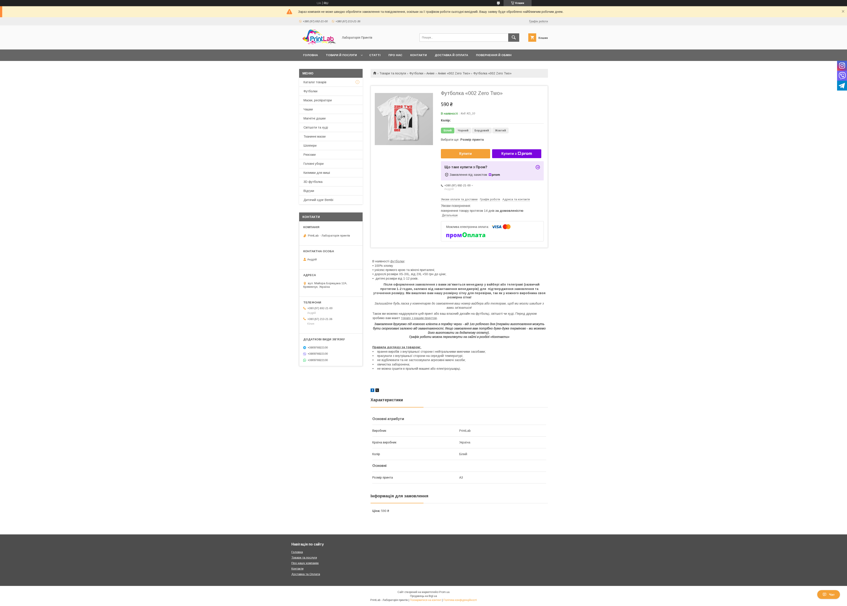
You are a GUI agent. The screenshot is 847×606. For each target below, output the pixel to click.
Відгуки (309, 191)
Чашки (308, 109)
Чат (832, 594)
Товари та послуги (392, 73)
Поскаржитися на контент (425, 600)
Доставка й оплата (451, 55)
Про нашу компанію (305, 563)
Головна (310, 55)
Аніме (430, 73)
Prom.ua (444, 592)
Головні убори (314, 163)
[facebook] (372, 391)
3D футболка (313, 182)
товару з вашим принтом (419, 318)
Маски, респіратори (318, 100)
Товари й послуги (341, 55)
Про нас (395, 55)
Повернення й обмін (494, 55)
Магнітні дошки (315, 118)
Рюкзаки (310, 154)
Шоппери (310, 145)
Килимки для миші (317, 172)
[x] (377, 391)
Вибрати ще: (462, 139)
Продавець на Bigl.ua (423, 596)
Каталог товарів (315, 82)
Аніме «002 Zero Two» (454, 73)
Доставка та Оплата (305, 574)
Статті (374, 55)
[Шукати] (513, 37)
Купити (465, 153)
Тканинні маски (315, 136)
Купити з (509, 153)
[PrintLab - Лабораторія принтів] (318, 43)
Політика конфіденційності (460, 600)
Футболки (416, 73)
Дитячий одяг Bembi (318, 200)
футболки (397, 261)
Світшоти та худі (316, 127)
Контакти (418, 55)
